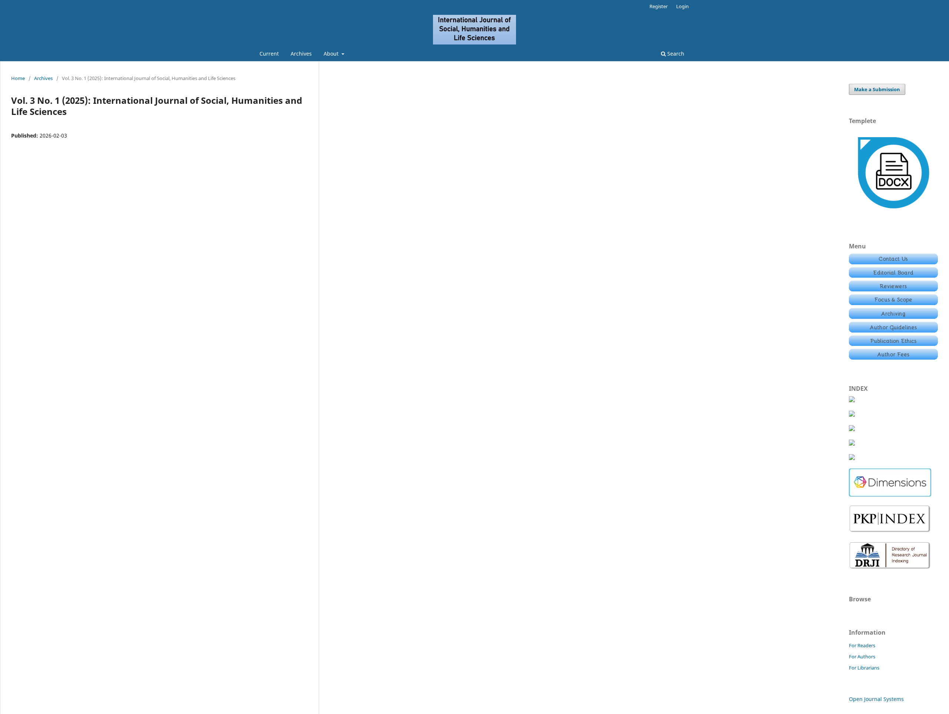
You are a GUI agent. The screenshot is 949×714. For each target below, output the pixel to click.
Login (682, 6)
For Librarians (864, 667)
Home (18, 78)
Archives (301, 53)
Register (658, 6)
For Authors (862, 656)
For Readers (862, 645)
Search (675, 53)
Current (269, 53)
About (332, 53)
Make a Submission (877, 89)
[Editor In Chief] (893, 262)
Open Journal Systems (876, 699)
